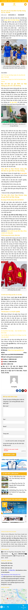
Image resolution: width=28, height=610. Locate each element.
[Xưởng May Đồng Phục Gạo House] (14, 4)
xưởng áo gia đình (6, 538)
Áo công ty (11, 1)
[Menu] (2, 4)
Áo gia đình (4, 1)
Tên (4, 419)
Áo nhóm (24, 1)
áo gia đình (23, 173)
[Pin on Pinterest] (25, 390)
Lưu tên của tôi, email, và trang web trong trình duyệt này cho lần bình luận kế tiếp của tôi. (14, 443)
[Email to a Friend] (22, 390)
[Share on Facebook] (17, 390)
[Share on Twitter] (20, 390)
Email (5, 426)
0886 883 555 (21, 553)
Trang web (6, 433)
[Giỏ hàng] (25, 4)
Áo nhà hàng (17, 1)
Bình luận (6, 406)
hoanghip (21, 15)
